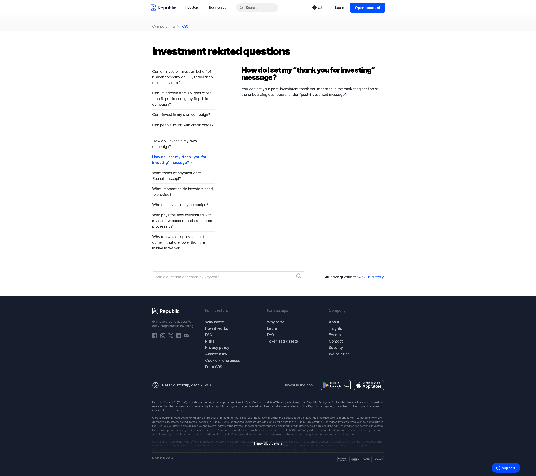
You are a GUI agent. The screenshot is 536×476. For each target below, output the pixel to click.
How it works (216, 328)
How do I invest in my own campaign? (174, 144)
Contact (336, 341)
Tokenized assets (282, 341)
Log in (339, 7)
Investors (192, 7)
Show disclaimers (268, 443)
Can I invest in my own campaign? (181, 114)
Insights (335, 328)
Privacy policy (217, 347)
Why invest (215, 322)
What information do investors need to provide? (182, 192)
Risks (209, 341)
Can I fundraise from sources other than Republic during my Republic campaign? (181, 98)
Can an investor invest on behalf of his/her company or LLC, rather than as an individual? (182, 77)
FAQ (185, 26)
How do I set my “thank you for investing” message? (179, 160)
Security (336, 347)
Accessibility (216, 354)
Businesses (217, 7)
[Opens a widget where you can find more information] (505, 468)
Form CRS (213, 366)
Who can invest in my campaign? (180, 205)
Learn (272, 328)
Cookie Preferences (222, 360)
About (334, 322)
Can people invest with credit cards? (182, 125)
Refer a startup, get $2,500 (186, 385)
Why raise (276, 322)
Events (335, 334)
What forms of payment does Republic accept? (177, 176)
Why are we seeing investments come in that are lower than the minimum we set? (179, 242)
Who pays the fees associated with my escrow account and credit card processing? (182, 220)
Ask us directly (371, 277)
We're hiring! (340, 354)
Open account (367, 7)
